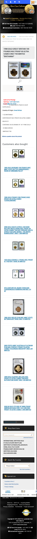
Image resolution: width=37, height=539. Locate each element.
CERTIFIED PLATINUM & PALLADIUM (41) (15, 445)
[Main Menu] (2, 2)
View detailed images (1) (19, 81)
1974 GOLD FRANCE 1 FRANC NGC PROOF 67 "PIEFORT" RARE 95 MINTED (18, 260)
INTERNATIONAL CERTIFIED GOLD (14, 441)
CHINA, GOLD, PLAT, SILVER (11, 447)
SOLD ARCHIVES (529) (10, 453)
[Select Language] (19, 2)
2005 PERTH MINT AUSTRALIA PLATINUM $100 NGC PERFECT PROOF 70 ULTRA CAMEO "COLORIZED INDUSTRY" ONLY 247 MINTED (18, 348)
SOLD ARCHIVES (11, 36)
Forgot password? (29, 506)
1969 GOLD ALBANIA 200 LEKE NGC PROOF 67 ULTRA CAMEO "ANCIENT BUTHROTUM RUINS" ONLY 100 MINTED (17, 378)
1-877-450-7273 (14, 102)
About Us (9, 503)
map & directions (22, 524)
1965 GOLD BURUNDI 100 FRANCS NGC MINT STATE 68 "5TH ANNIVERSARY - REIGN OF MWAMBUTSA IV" (17, 169)
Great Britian (18, 110)
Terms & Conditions (24, 505)
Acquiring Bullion (25, 503)
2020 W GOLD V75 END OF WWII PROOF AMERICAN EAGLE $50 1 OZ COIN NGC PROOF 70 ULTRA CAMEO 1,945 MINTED (17, 408)
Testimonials (18, 506)
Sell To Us (16, 503)
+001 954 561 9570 (26, 28)
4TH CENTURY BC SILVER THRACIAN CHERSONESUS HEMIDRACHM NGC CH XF (17, 289)
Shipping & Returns (12, 505)
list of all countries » (25, 469)
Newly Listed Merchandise (11, 484)
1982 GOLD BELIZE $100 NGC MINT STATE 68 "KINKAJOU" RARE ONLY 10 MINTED (18, 318)
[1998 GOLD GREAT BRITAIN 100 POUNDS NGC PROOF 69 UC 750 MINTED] (19, 90)
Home (3, 37)
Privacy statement (8, 506)
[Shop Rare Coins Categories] (15, 2)
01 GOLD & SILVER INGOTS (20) (13, 443)
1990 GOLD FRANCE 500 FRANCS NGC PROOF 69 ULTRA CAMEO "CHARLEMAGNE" (17, 198)
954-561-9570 (12, 104)
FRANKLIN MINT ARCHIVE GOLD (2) (14, 449)
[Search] (31, 434)
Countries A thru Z (9, 481)
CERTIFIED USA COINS (10, 451)
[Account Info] (11, 2)
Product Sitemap (9, 486)
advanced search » (28, 437)
